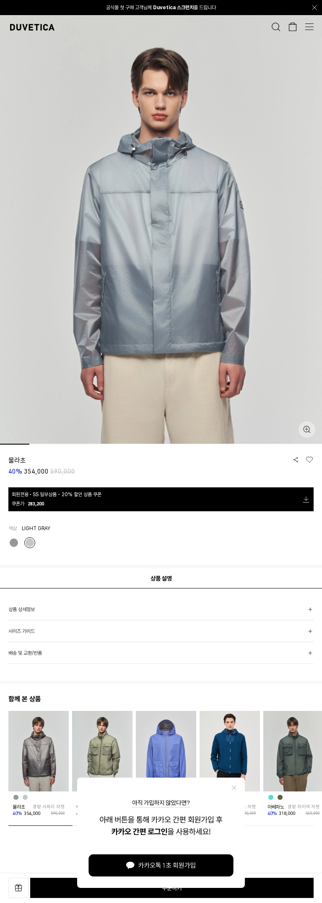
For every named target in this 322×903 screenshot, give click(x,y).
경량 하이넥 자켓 (303, 806)
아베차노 (275, 807)
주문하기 (172, 888)
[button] (161, 609)
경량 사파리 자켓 (49, 806)
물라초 (19, 807)
